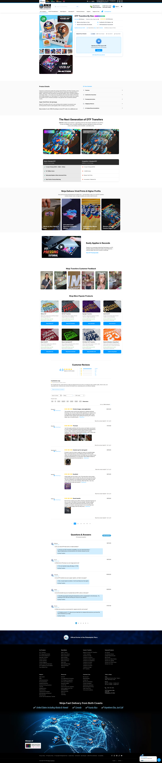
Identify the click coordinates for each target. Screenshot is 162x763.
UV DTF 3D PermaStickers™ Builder (47, 696)
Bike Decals (107, 657)
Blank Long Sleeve (65, 655)
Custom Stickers (43, 660)
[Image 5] (64, 51)
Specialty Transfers (43, 657)
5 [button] (85, 623)
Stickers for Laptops (109, 660)
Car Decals (107, 652)
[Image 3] (53, 51)
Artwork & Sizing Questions (45, 685)
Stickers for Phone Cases (110, 662)
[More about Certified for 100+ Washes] (112, 22)
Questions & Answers (81, 534)
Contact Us (85, 680)
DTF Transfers (43, 11)
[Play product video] (56, 64)
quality (71, 401)
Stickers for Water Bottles (111, 659)
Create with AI (109, 33)
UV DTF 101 (63, 685)
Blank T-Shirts (64, 652)
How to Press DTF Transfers (67, 686)
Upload (93, 33)
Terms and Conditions (88, 690)
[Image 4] (58, 51)
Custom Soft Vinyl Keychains (45, 663)
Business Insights (65, 683)
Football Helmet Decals (110, 655)
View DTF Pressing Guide (92, 252)
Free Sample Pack (107, 11)
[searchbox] (55, 395)
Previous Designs (101, 33)
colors (59, 401)
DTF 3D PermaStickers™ (44, 655)
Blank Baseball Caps (65, 663)
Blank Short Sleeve (65, 654)
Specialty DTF (71, 11)
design (76, 401)
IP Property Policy (49, 755)
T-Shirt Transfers (87, 654)
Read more (82, 417)
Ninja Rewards (86, 678)
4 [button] (83, 623)
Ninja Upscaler (42, 694)
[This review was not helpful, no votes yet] (109, 421)
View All (63, 667)
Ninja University (64, 691)
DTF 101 (63, 676)
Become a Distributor (88, 681)
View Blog (63, 694)
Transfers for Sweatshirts (89, 660)
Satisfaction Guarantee (88, 685)
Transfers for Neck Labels (89, 659)
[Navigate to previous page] (72, 524)
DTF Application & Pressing (67, 678)
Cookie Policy (71, 755)
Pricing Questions (43, 681)
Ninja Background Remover (45, 693)
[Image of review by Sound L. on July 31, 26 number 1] (68, 438)
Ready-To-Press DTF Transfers (90, 652)
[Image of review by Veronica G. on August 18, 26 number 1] (68, 462)
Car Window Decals (109, 654)
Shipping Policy (42, 688)
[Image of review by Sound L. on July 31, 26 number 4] (88, 438)
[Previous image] (41, 32)
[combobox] (68, 395)
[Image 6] (69, 51)
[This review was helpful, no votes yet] (107, 493)
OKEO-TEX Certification (92, 755)
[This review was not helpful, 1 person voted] (109, 469)
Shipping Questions (43, 683)
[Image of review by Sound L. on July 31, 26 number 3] (81, 438)
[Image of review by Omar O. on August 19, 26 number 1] (68, 510)
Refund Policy (42, 690)
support (63, 401)
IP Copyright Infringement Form (60, 755)
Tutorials (41, 686)
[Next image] (71, 32)
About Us (63, 692)
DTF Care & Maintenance (66, 681)
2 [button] (78, 623)
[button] (122, 6)
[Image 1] (41, 51)
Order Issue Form (87, 688)
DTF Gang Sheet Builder (44, 654)
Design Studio (117, 33)
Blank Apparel (63, 11)
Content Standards (87, 683)
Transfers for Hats (87, 655)
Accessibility (100, 755)
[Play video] (47, 51)
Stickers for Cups (109, 663)
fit (55, 401)
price (80, 401)
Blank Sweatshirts (65, 659)
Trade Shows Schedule (44, 691)
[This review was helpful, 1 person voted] (107, 469)
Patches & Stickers (81, 11)
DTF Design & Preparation (67, 680)
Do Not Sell (77, 755)
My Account (85, 676)
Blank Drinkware (64, 665)
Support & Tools (96, 11)
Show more (85, 401)
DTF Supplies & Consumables (46, 665)
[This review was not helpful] (109, 445)
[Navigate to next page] (90, 524)
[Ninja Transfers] (45, 6)
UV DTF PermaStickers (53, 11)
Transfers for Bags (87, 667)
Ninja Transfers (51, 760)
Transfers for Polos (87, 663)
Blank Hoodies (64, 657)
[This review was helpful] (107, 421)
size (52, 401)
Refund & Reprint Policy (88, 686)
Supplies (89, 11)
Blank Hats (63, 662)
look (67, 401)
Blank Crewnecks (65, 660)
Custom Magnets (43, 662)
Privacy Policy (42, 755)
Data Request (83, 755)
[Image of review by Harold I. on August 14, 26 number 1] (68, 486)
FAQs (40, 678)
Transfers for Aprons (87, 657)
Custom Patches (43, 659)
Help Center (42, 676)
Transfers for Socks (87, 662)
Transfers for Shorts (87, 665)
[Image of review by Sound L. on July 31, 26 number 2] (75, 438)
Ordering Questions (43, 680)
